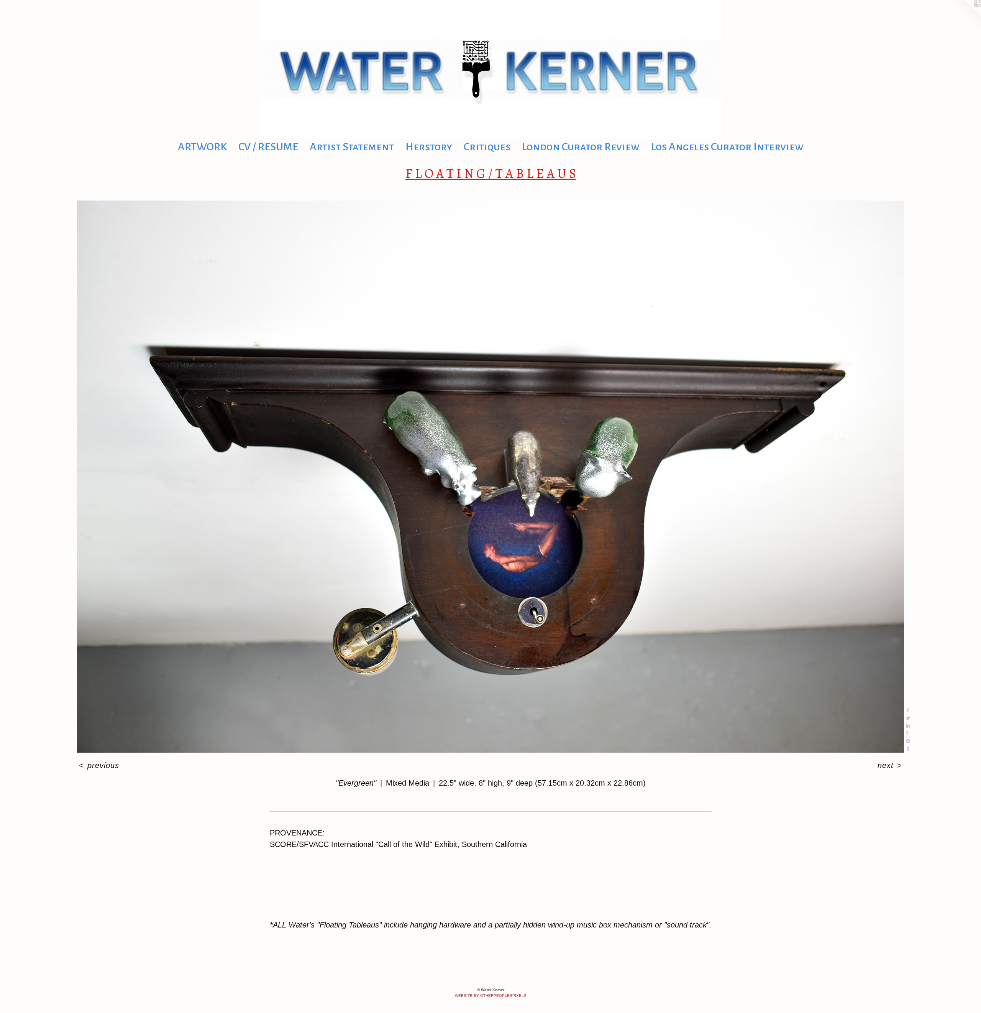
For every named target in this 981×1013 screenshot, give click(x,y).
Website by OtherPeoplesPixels (491, 995)
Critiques (487, 147)
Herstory (428, 147)
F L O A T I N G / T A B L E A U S (490, 173)
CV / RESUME (268, 147)
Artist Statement (352, 147)
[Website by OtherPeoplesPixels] (965, 15)
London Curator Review (581, 147)
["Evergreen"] (490, 477)
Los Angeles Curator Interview (727, 147)
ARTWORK (202, 147)
